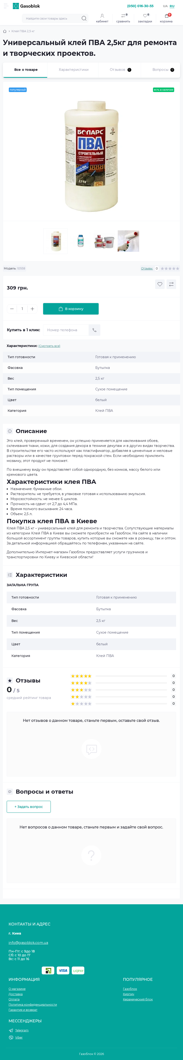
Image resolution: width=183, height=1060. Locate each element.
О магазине (17, 989)
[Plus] (32, 308)
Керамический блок (138, 999)
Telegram (22, 1030)
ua (165, 6)
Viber (19, 1037)
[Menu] (6, 6)
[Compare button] (171, 284)
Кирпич (128, 994)
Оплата (14, 999)
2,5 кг (100, 621)
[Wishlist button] (160, 284)
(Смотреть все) (49, 346)
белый (102, 644)
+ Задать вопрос (29, 807)
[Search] (84, 18)
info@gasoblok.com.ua (28, 943)
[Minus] (12, 308)
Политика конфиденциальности (33, 1004)
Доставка (16, 994)
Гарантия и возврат (23, 1010)
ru (172, 6)
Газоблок (130, 989)
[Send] (94, 330)
